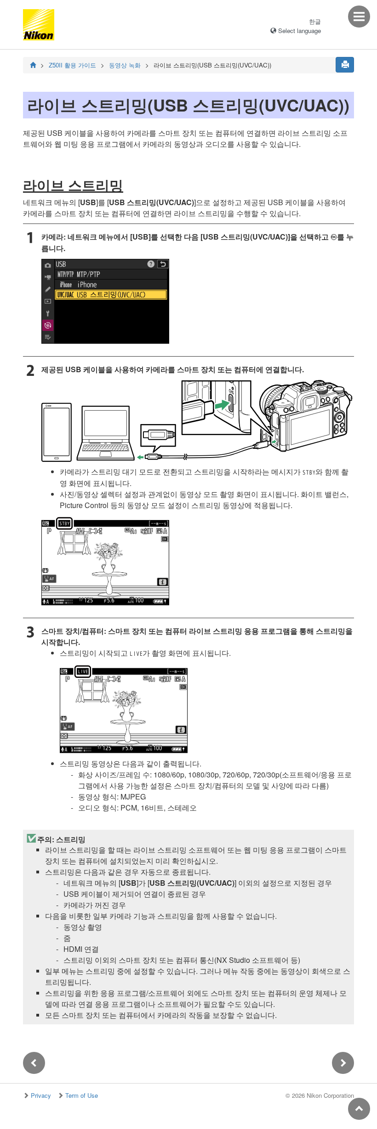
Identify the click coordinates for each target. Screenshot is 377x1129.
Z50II (72, 65)
